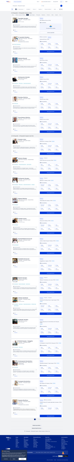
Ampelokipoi (17, 442)
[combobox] (26, 6)
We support (63, 448)
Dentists (25, 441)
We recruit (62, 445)
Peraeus (17, 440)
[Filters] (12, 9)
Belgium (39, 452)
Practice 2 (45, 178)
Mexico (42, 452)
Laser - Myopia (35, 445)
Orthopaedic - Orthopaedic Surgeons (32, 431)
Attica (13, 14)
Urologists (25, 446)
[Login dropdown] (61, 2)
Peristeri (48, 14)
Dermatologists (26, 439)
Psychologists (26, 443)
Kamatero (43, 14)
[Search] (61, 6)
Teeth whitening (35, 442)
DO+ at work (63, 440)
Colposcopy (35, 444)
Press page (63, 446)
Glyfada (17, 445)
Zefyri (52, 14)
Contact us (63, 439)
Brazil (54, 452)
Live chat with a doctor (64, 441)
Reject (14, 458)
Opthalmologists (26, 444)
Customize (6, 458)
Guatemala (51, 452)
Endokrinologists (26, 445)
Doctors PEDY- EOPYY (48, 439)
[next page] (40, 419)
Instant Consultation (64, 444)
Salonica (17, 439)
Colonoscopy (35, 439)
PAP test (34, 440)
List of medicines (47, 448)
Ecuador (48, 452)
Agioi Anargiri (32, 14)
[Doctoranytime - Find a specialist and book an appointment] (24, 431)
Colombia (45, 452)
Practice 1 (41, 18)
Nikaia (17, 446)
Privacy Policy (4, 455)
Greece (37, 452)
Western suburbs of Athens (20, 14)
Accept (22, 458)
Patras (17, 444)
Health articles (47, 444)
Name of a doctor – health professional (51, 441)
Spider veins (35, 446)
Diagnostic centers (48, 445)
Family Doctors (47, 440)
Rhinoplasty (35, 443)
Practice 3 (50, 297)
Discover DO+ (63, 442)
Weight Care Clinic (64, 443)
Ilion (27, 14)
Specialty (46, 443)
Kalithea (17, 443)
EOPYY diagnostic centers (49, 446)
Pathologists (25, 442)
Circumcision (35, 441)
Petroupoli (38, 14)
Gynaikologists (26, 440)
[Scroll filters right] (56, 9)
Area (46, 442)
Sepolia (56, 14)
